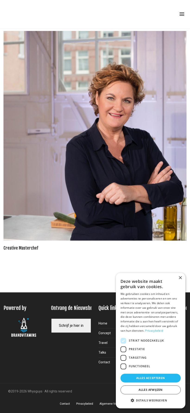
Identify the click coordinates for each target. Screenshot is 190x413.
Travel (103, 343)
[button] (150, 400)
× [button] (180, 278)
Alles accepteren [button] (150, 378)
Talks (102, 352)
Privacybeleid (154, 331)
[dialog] (150, 340)
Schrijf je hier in (71, 325)
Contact (104, 362)
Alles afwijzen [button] (151, 390)
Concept (104, 333)
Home (102, 323)
